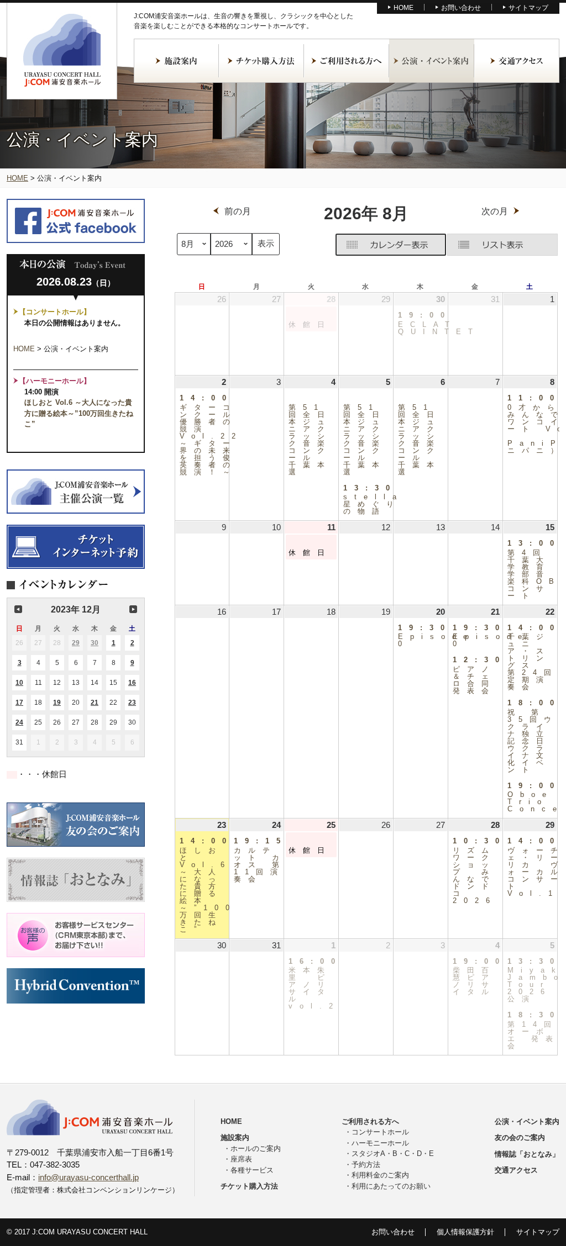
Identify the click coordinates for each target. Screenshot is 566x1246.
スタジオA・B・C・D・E (393, 1153)
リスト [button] (502, 245)
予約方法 (366, 1164)
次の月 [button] (133, 609)
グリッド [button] (391, 245)
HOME (403, 8)
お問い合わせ (461, 8)
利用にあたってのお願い (391, 1186)
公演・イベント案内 (431, 61)
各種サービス (252, 1170)
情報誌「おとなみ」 (527, 1154)
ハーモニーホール (380, 1143)
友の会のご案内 (520, 1137)
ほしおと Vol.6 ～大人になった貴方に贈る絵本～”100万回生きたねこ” (78, 413)
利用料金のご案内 (380, 1175)
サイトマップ (528, 8)
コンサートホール (380, 1132)
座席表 (241, 1159)
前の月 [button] (18, 609)
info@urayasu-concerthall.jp (88, 1177)
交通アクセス (516, 61)
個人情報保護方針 (465, 1232)
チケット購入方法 (261, 61)
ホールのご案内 (255, 1148)
